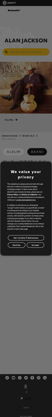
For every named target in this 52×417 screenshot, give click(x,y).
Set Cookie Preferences (26, 237)
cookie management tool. (26, 200)
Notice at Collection (30, 194)
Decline (16, 245)
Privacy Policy (12, 194)
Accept (35, 245)
